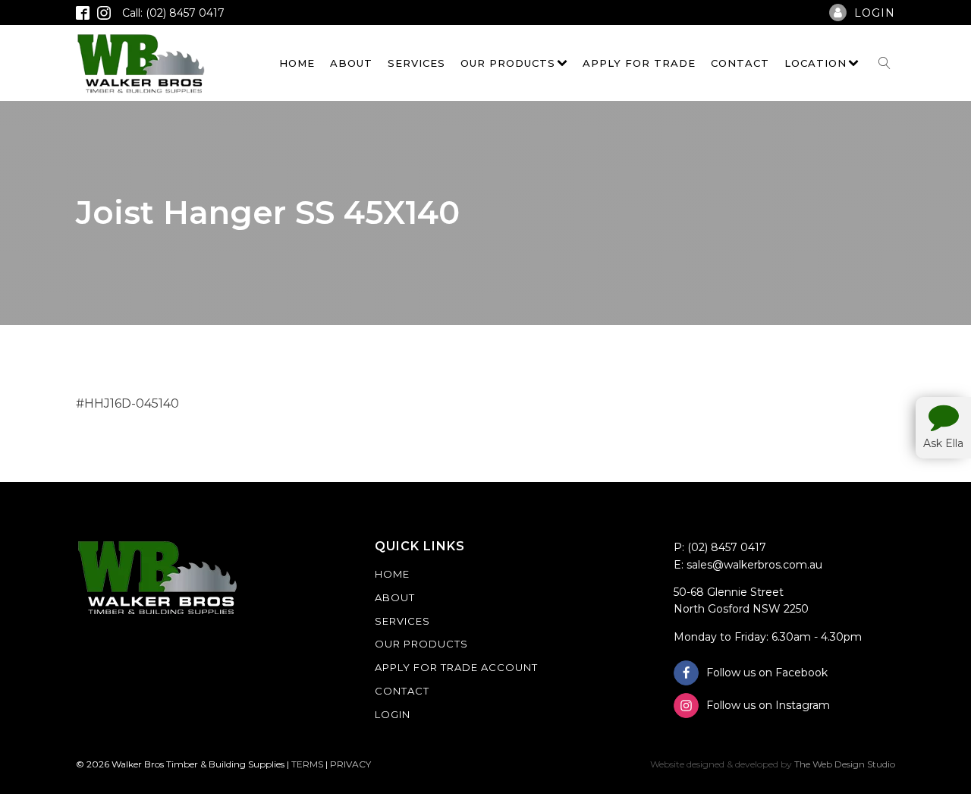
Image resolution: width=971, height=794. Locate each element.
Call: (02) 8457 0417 (173, 13)
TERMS (307, 764)
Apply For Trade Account (456, 667)
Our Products (507, 63)
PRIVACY (350, 764)
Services (416, 63)
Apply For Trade (639, 63)
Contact (740, 63)
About (351, 63)
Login (392, 714)
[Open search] (884, 63)
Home (297, 63)
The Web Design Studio (844, 764)
